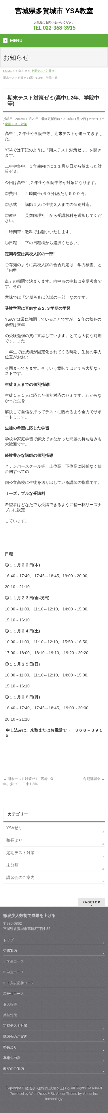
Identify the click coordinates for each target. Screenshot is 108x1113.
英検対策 (10, 1015)
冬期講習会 (94, 779)
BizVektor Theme (64, 1094)
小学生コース (13, 961)
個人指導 (10, 1004)
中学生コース (13, 972)
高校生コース (13, 994)
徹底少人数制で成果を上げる (47, 1088)
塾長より (14, 840)
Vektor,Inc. (90, 1094)
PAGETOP (91, 902)
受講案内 (10, 951)
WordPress (38, 1094)
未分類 (12, 865)
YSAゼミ (14, 828)
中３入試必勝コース (18, 983)
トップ (8, 940)
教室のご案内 (13, 1069)
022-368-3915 (59, 28)
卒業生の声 (11, 1058)
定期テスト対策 (16, 124)
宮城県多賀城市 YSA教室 (54, 11)
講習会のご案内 (20, 877)
